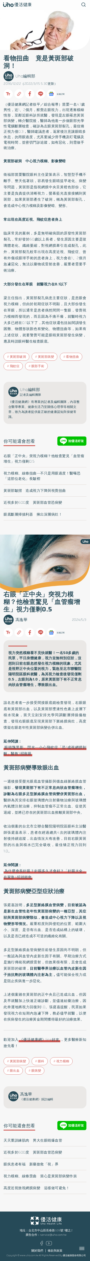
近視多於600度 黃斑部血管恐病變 (33, 502)
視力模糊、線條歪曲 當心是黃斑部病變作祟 (40, 1176)
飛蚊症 (15, 366)
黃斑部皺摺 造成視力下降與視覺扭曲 (35, 490)
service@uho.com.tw (53, 1235)
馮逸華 (21, 620)
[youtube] (49, 1244)
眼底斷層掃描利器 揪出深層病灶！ (33, 514)
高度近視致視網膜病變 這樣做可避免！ (36, 1188)
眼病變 (36, 1070)
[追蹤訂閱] (51, 94)
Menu (86, 1248)
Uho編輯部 (25, 76)
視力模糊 (62, 1061)
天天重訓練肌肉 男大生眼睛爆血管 (33, 1140)
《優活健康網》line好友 (39, 1039)
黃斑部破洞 (18, 356)
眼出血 (15, 1070)
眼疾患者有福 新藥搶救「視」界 (31, 1164)
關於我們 (37, 1250)
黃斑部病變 (46, 356)
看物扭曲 (72, 356)
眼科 (41, 1061)
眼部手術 (37, 366)
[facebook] (41, 1244)
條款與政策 (55, 1250)
